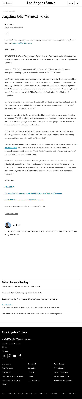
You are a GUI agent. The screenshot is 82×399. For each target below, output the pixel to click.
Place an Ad (6, 372)
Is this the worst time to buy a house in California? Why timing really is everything (30, 307)
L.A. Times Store (34, 380)
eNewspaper (6, 364)
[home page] (41, 3)
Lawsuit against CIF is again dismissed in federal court (21, 286)
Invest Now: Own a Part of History (11, 382)
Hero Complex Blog (9, 11)
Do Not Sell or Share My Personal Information (63, 393)
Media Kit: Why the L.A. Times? (13, 376)
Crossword (32, 364)
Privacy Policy (35, 393)
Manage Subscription (61, 376)
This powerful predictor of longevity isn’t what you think (21, 293)
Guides (30, 376)
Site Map (4, 347)
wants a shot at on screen (24, 199)
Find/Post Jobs (7, 368)
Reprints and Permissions (63, 380)
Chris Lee (10, 24)
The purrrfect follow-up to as (33, 193)
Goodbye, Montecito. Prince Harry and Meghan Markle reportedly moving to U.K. (30, 299)
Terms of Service (26, 393)
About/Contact (59, 364)
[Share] (7, 33)
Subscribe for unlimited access (11, 344)
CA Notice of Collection (45, 393)
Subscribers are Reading (15, 282)
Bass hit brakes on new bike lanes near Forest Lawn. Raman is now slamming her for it (32, 314)
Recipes (31, 372)
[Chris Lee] (8, 225)
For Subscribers (7, 305)
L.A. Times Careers (61, 372)
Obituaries (31, 368)
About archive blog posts (22, 43)
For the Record (59, 368)
